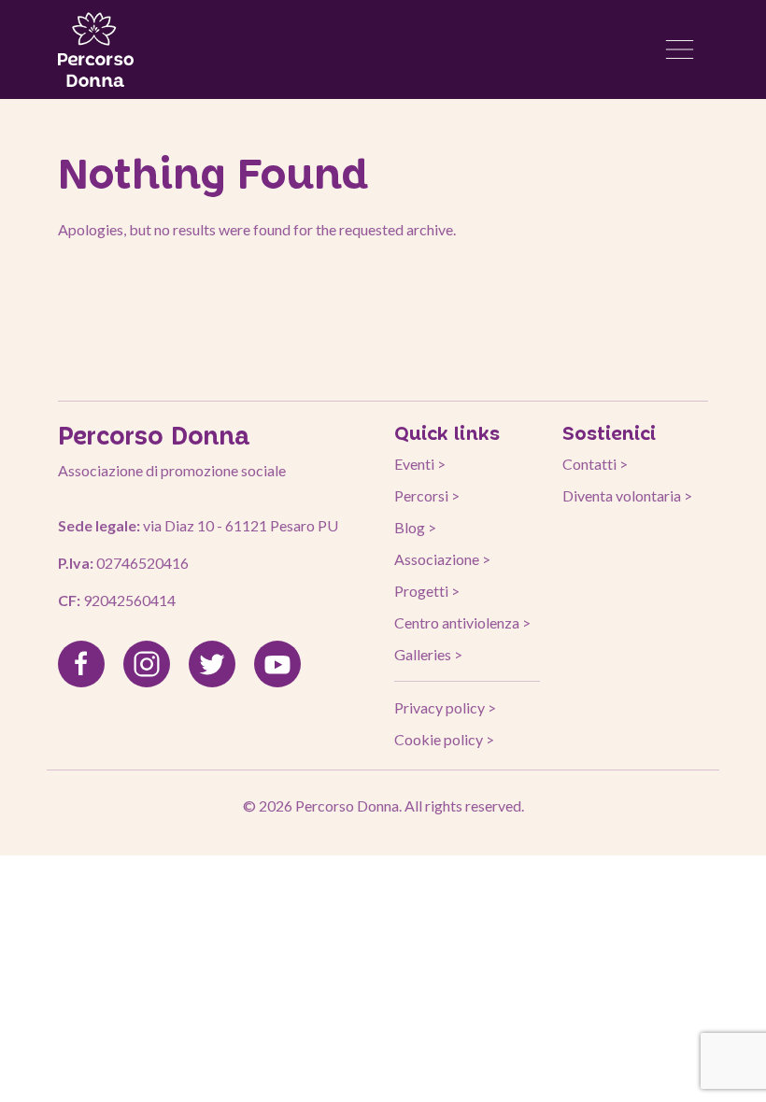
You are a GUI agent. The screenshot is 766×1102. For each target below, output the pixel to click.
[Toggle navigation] (680, 49)
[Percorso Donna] (96, 49)
